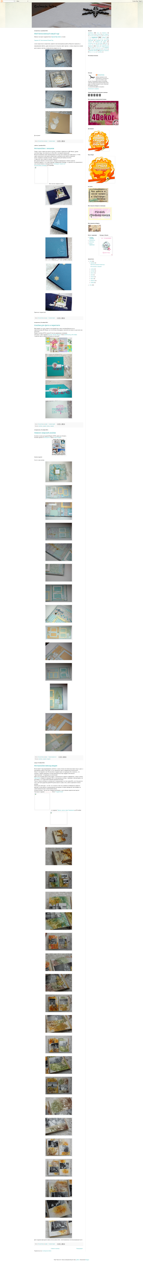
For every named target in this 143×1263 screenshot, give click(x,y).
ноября (92, 269)
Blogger (87, 1259)
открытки (90, 46)
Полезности (92, 240)
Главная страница (55, 1248)
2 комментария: (51, 317)
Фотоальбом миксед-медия (45, 766)
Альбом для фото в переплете (47, 325)
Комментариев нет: (52, 756)
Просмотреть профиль (93, 88)
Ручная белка (101, 75)
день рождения (105, 34)
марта (92, 278)
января (92, 282)
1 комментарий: (51, 424)
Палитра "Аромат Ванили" (54, 334)
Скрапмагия (71, 810)
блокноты (104, 32)
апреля (92, 276)
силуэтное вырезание (96, 49)
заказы (48, 426)
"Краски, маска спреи (62, 810)
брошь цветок (91, 34)
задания (44, 426)
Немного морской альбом (45, 433)
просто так (100, 47)
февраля (93, 280)
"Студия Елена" (59, 791)
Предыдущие (79, 1248)
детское (99, 35)
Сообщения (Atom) (46, 1250)
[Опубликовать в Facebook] (62, 141)
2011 (91, 285)
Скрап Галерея (57, 437)
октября (93, 271)
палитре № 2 (47, 437)
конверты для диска (100, 41)
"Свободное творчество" (59, 163)
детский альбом (93, 35)
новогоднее (104, 44)
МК (106, 43)
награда (89, 44)
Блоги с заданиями (92, 244)
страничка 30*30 (92, 50)
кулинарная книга (92, 43)
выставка (98, 34)
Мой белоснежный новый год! (46, 34)
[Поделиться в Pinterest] (64, 141)
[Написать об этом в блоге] (59, 141)
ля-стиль (100, 43)
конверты (90, 41)
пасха (91, 47)
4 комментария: (51, 141)
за (88, 37)
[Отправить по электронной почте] (58, 141)
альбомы (40, 426)
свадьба (52, 426)
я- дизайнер (99, 51)
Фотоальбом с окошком (44, 148)
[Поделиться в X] (61, 141)
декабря (93, 263)
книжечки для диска (101, 40)
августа (92, 272)
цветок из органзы (104, 50)
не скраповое (97, 44)
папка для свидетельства (102, 46)
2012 (91, 261)
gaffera (77, 1259)
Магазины (91, 242)
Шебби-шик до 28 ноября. (70, 334)
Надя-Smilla (37, 778)
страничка (105, 49)
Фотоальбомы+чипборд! (40, 165)
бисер (98, 32)
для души (105, 35)
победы (95, 47)
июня (92, 274)
